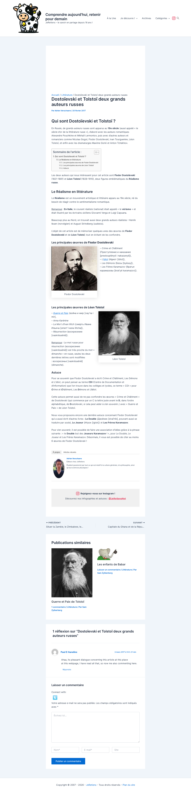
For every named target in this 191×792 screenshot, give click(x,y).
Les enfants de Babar (111, 564)
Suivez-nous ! (174, 18)
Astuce (66, 168)
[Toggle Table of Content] (95, 152)
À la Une (111, 18)
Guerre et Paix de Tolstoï (67, 601)
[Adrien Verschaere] (58, 468)
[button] (136, 18)
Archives (146, 18)
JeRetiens (91, 784)
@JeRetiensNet (117, 498)
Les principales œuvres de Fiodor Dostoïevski (80, 163)
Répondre (67, 669)
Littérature (72, 607)
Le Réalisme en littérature (70, 160)
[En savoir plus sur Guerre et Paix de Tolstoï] (71, 572)
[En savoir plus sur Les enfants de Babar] (107, 554)
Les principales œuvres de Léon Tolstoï (78, 165)
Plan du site (129, 784)
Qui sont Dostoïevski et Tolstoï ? (70, 156)
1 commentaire (58, 607)
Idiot (105, 259)
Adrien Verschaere (74, 458)
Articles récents (69, 452)
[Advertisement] (95, 72)
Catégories (161, 18)
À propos (56, 452)
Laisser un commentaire (108, 569)
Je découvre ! (127, 18)
